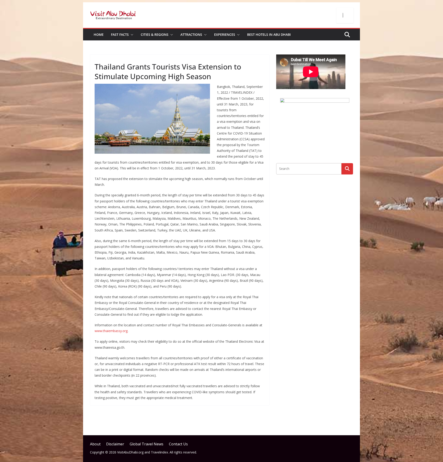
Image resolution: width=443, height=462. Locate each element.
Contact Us (178, 444)
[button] (131, 34)
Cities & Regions (154, 34)
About (95, 444)
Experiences (224, 34)
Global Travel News (146, 444)
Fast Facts (120, 34)
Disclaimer (115, 444)
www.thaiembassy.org (111, 331)
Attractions (191, 34)
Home (99, 34)
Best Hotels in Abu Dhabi (269, 34)
